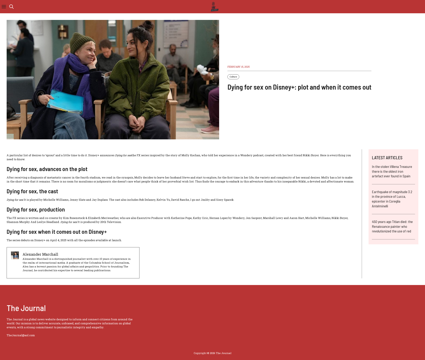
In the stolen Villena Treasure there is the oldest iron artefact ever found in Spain (392, 171)
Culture (233, 76)
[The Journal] (214, 6)
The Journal (223, 353)
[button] (11, 6)
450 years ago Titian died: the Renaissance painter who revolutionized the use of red (392, 226)
